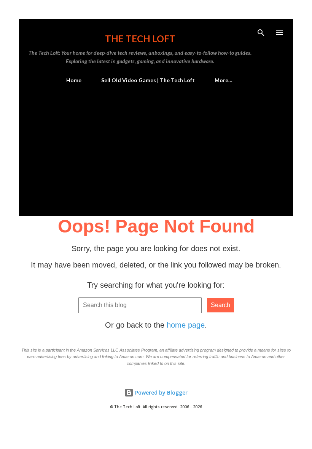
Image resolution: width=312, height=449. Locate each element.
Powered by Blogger (161, 392)
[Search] (261, 32)
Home (73, 80)
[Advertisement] (156, 146)
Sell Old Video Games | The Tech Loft (148, 80)
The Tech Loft (140, 38)
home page (186, 325)
